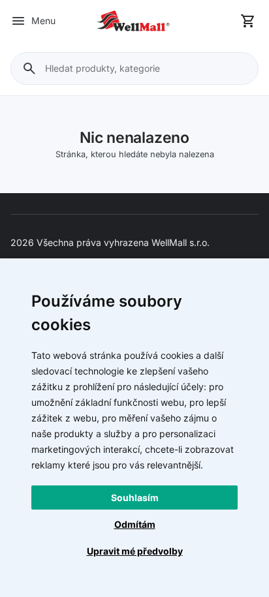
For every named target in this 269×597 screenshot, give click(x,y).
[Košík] (248, 21)
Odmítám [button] (134, 524)
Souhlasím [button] (135, 497)
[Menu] (18, 21)
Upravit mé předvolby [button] (135, 551)
